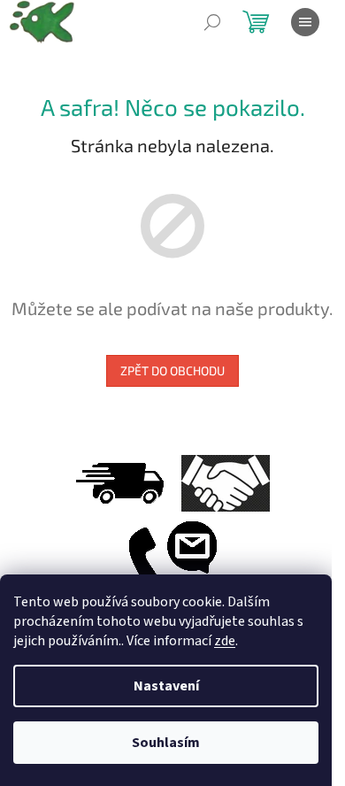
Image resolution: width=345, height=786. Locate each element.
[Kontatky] (172, 561)
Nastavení (166, 686)
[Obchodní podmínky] (225, 482)
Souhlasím (166, 742)
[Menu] (305, 22)
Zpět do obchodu (172, 370)
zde (224, 641)
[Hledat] (212, 22)
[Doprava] (119, 482)
